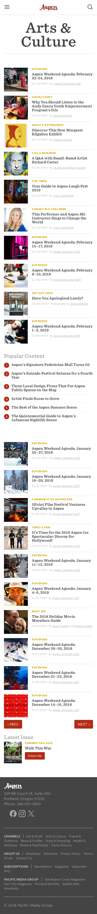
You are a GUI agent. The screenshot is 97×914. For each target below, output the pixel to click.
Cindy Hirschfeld (63, 195)
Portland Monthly (47, 884)
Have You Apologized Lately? (57, 298)
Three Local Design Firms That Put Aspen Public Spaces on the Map (48, 388)
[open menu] (7, 7)
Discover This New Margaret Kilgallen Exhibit (57, 132)
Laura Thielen (60, 625)
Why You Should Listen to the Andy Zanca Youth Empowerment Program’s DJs (62, 106)
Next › (84, 724)
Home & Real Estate (34, 845)
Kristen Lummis (62, 139)
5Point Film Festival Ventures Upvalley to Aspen (58, 506)
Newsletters (43, 866)
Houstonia (11, 888)
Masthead (33, 853)
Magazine (62, 866)
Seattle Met (70, 884)
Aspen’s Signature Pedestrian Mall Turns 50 (50, 365)
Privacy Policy (71, 853)
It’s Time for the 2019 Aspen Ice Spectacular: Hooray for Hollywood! (60, 536)
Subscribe (35, 756)
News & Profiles (32, 841)
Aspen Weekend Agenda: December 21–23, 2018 (54, 674)
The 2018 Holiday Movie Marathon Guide (53, 618)
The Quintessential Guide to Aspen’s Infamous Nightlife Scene (43, 418)
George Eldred (83, 625)
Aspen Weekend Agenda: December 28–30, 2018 (54, 646)
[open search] (90, 7)
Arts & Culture (56, 836)
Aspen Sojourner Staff (67, 83)
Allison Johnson (62, 115)
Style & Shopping (58, 841)
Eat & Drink (34, 836)
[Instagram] (22, 814)
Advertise (51, 853)
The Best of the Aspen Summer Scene (44, 407)
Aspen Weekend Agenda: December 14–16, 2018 (54, 703)
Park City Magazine (18, 884)
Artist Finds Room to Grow (35, 399)
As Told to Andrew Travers (69, 167)
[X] (31, 814)
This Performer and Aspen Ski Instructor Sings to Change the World (59, 218)
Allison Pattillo (79, 303)
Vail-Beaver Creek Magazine (65, 879)
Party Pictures (61, 845)
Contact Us (24, 858)
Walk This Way (38, 748)
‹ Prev (13, 724)
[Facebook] (13, 814)
